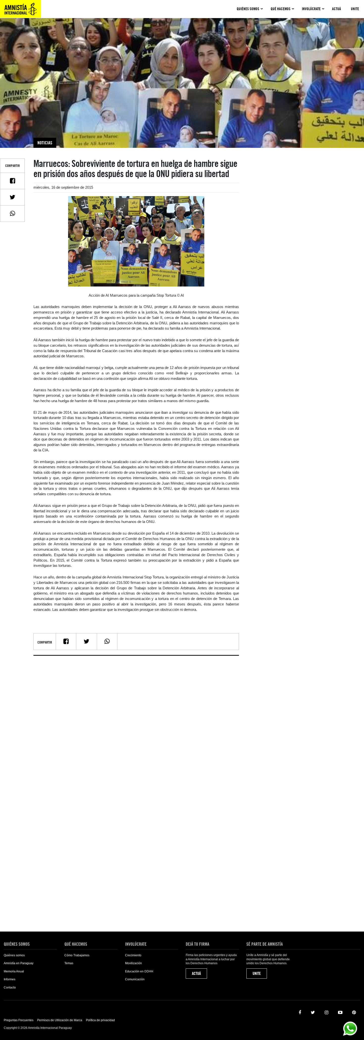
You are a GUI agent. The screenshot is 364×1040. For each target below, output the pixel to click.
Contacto (10, 987)
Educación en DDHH (139, 971)
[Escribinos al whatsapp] (350, 1028)
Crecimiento (133, 955)
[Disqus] (136, 721)
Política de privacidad (100, 1020)
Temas (68, 963)
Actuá (336, 9)
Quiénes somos (248, 9)
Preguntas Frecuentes (18, 1020)
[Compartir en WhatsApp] (12, 213)
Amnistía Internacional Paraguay (20, 9)
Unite (355, 9)
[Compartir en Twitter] (12, 197)
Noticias (44, 142)
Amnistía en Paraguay (18, 963)
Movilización (133, 963)
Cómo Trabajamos (76, 955)
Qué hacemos (280, 9)
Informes (9, 979)
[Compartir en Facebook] (12, 181)
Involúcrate (311, 9)
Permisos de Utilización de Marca (59, 1020)
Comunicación (135, 979)
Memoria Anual (14, 971)
